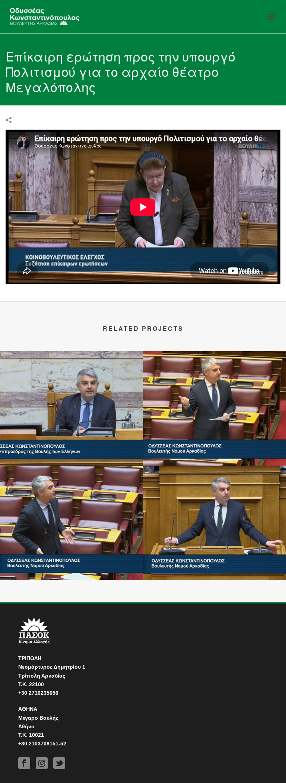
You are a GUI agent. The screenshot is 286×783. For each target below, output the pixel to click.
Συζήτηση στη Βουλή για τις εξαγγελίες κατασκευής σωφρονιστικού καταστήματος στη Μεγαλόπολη (215, 438)
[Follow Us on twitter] (59, 763)
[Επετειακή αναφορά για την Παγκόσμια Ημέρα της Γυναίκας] (71, 382)
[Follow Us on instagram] (42, 763)
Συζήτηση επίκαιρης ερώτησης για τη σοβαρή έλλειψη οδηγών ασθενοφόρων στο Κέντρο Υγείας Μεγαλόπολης (72, 552)
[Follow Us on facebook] (24, 763)
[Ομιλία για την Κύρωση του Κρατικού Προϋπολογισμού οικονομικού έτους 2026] (214, 496)
